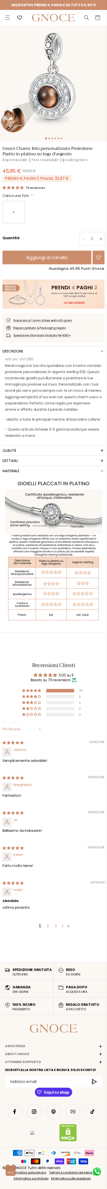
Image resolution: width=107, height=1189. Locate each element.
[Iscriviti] (94, 1082)
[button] (7, 17)
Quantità (10, 237)
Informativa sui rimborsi (31, 1178)
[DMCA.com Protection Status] (68, 1133)
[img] (13, 742)
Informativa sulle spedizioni (71, 1178)
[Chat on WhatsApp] (97, 1172)
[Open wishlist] (19, 17)
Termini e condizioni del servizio (72, 1172)
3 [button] (56, 925)
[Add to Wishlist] (98, 257)
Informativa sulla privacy (28, 1172)
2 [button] (48, 925)
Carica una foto (17, 195)
